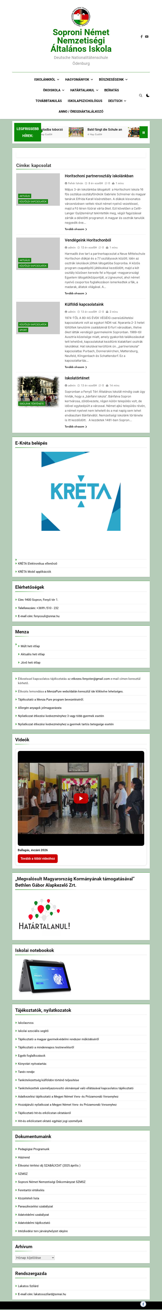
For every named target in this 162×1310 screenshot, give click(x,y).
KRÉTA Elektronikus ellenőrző (37, 563)
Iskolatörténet (77, 378)
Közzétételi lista (28, 1198)
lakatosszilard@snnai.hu (50, 1294)
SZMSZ (23, 1174)
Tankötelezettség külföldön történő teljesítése (48, 1080)
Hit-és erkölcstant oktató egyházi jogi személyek (50, 1121)
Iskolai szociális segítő (33, 1031)
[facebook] (141, 36)
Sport (23, 330)
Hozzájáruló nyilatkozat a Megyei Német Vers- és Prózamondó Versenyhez (67, 1104)
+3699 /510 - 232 (47, 608)
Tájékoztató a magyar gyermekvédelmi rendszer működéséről (58, 1039)
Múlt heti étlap (30, 646)
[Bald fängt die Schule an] (67, 132)
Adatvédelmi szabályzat (33, 1215)
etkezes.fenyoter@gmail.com (91, 679)
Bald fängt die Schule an (96, 129)
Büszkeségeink (111, 79)
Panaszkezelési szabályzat (35, 1206)
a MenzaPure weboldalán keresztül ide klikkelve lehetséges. (84, 691)
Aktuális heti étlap (33, 654)
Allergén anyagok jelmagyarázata (39, 708)
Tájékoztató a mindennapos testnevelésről (46, 1047)
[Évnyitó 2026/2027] (126, 132)
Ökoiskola (51, 90)
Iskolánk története (32, 404)
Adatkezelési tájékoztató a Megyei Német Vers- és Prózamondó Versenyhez (68, 1096)
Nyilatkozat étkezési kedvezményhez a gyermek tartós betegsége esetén (66, 724)
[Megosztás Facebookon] (143, 1304)
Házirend (24, 1157)
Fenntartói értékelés (31, 1190)
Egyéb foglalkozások (31, 1055)
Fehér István (75, 183)
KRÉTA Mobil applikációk (34, 571)
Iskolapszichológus (85, 101)
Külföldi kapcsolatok (33, 201)
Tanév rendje (26, 1072)
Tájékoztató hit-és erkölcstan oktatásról (44, 1113)
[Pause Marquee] (143, 132)
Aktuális (25, 196)
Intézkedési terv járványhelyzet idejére (43, 1231)
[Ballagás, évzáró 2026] (81, 798)
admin (72, 247)
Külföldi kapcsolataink (84, 304)
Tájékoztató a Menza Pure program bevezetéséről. (51, 699)
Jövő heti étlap (30, 662)
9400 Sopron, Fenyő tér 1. (41, 600)
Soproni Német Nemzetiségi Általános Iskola (81, 40)
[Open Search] (140, 95)
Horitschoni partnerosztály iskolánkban (99, 176)
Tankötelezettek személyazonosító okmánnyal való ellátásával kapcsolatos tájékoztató (76, 1088)
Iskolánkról (44, 79)
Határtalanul (82, 90)
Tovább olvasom (74, 229)
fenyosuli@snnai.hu (46, 616)
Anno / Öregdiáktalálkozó (81, 111)
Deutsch (115, 101)
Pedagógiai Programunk (33, 1149)
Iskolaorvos (26, 1023)
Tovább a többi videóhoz (38, 858)
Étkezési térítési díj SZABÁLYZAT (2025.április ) (49, 1165)
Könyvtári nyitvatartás (32, 1064)
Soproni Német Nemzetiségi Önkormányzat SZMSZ (52, 1182)
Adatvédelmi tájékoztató (34, 1223)
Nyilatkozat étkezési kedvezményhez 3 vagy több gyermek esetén (61, 716)
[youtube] (147, 36)
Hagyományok (77, 79)
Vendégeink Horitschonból (88, 240)
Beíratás (111, 90)
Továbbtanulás (49, 101)
